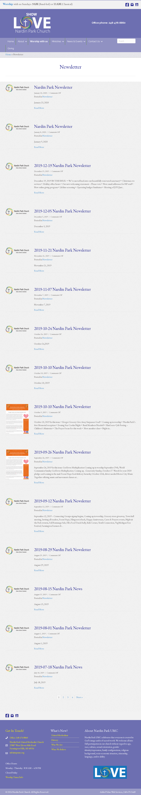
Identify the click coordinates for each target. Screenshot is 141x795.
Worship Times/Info (14, 777)
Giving (11, 48)
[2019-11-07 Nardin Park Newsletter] (17, 289)
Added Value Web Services (111, 792)
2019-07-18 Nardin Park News (58, 667)
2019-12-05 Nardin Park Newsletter (62, 211)
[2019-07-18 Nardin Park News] (17, 667)
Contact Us (94, 41)
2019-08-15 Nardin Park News (58, 588)
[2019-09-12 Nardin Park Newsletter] (17, 501)
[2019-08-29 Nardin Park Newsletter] (17, 550)
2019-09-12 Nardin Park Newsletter (62, 501)
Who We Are (57, 744)
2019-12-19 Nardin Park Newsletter (62, 165)
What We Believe (58, 749)
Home (10, 41)
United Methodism (59, 735)
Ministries (56, 41)
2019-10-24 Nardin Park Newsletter (62, 328)
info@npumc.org (17, 752)
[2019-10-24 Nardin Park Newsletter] (17, 329)
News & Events (74, 41)
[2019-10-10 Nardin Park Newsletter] (17, 368)
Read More (39, 107)
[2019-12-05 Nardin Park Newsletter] (17, 211)
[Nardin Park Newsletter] (17, 87)
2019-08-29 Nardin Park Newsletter (62, 549)
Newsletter (47, 96)
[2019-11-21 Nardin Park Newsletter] (17, 250)
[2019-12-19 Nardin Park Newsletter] (17, 166)
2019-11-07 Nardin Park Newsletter (62, 289)
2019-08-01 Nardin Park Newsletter (62, 628)
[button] (26, 41)
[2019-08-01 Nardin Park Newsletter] (17, 628)
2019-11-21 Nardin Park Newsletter (62, 250)
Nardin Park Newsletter (53, 87)
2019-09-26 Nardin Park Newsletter (62, 452)
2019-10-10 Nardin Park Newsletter (62, 367)
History (54, 740)
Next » (79, 697)
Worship (8, 4)
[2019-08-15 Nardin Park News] (17, 589)
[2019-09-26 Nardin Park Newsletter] (17, 464)
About (21, 41)
